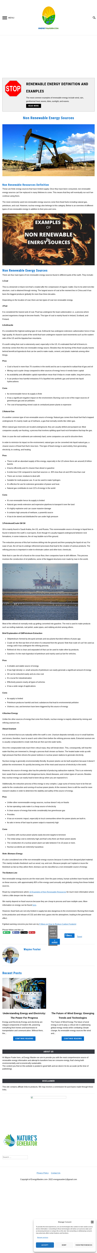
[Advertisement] (48, 56)
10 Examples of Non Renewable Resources (47, 892)
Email (69, 935)
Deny (64, 1245)
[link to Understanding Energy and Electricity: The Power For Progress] (24, 993)
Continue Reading (24, 1038)
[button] (92, 1222)
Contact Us (55, 1173)
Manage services (42, 1237)
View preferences (84, 1245)
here (34, 905)
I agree (55, 942)
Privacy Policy (43, 1173)
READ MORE (33, 106)
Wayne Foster (32, 949)
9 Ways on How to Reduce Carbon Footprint (57, 924)
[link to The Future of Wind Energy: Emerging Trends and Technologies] (73, 993)
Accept (45, 1245)
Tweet (79, 937)
